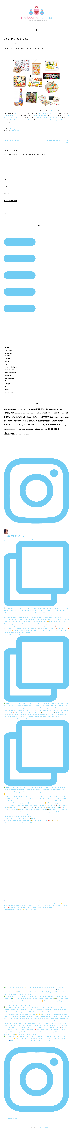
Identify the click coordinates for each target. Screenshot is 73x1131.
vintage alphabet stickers (46, 113)
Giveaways (8, 353)
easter (60, 409)
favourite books (24, 413)
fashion (17, 413)
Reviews (8, 381)
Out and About (9, 378)
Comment (7, 158)
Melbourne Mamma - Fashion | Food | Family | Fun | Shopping (36, 13)
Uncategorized (9, 392)
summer (19, 434)
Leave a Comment (35, 43)
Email (6, 186)
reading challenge (9, 429)
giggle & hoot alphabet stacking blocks (49, 117)
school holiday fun (35, 429)
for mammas (15, 416)
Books (7, 347)
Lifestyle (7, 358)
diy (57, 409)
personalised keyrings (39, 115)
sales (25, 429)
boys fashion (31, 409)
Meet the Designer (11, 367)
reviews (19, 429)
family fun (9, 412)
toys (23, 434)
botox (24, 409)
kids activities (64, 417)
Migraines (8, 375)
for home (61, 413)
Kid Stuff (7, 356)
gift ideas (13, 130)
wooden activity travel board (56, 120)
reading (63, 425)
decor (48, 409)
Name (6, 179)
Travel (7, 389)
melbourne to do (16, 425)
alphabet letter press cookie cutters (19, 120)
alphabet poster (53, 111)
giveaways (47, 416)
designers (53, 409)
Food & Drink (9, 350)
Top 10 (7, 386)
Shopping (12, 129)
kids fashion (9, 421)
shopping (18, 130)
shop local (53, 428)
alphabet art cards (9, 115)
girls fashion (36, 417)
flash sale (33, 413)
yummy (27, 434)
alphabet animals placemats (14, 111)
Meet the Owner (10, 369)
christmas (41, 409)
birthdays (14, 409)
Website (6, 193)
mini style (32, 424)
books (20, 409)
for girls (54, 413)
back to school (7, 409)
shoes (46, 429)
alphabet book (19, 113)
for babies (39, 413)
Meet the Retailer (10, 372)
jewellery (56, 417)
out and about (53, 424)
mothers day (41, 425)
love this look (20, 421)
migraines (24, 425)
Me (6, 364)
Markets (7, 361)
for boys (46, 413)
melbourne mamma (35, 421)
